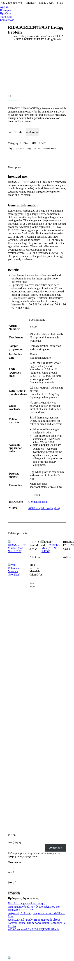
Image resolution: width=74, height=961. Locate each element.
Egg (29, 148)
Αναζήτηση (14, 842)
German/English (37, 501)
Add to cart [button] (35, 557)
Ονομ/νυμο (14, 862)
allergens (20, 148)
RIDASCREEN (49, 148)
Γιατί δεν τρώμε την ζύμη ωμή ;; (26, 903)
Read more (32, 585)
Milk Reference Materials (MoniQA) (35, 569)
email (11, 872)
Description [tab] (14, 167)
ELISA (24, 143)
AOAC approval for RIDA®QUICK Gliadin (33, 929)
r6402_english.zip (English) (44, 508)
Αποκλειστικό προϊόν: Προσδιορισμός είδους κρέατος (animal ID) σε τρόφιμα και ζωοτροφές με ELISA (37, 923)
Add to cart (32, 132)
